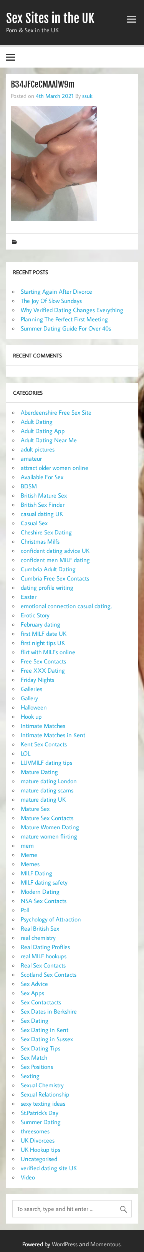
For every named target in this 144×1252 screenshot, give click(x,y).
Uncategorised (39, 1159)
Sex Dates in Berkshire (49, 1011)
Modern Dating (40, 891)
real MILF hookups (43, 956)
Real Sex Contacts (43, 965)
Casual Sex (34, 523)
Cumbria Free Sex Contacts (55, 578)
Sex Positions (37, 1066)
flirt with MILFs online (48, 652)
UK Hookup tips (40, 1149)
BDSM (29, 486)
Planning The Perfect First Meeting (64, 319)
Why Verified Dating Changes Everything (72, 310)
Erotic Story (35, 615)
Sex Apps (32, 993)
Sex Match (34, 1057)
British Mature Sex (44, 495)
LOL (25, 753)
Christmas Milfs (40, 541)
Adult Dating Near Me (49, 440)
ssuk (87, 95)
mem (27, 845)
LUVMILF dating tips (46, 762)
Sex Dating (34, 1020)
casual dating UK (42, 514)
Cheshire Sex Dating (46, 532)
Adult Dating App (43, 431)
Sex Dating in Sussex (47, 1039)
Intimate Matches (43, 725)
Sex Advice (34, 983)
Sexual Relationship (45, 1094)
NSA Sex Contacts (43, 901)
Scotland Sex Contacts (48, 974)
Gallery (29, 698)
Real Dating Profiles (45, 947)
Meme (29, 854)
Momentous (105, 1244)
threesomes (35, 1131)
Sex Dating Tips (40, 1048)
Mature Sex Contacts (47, 818)
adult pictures (38, 449)
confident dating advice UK (55, 550)
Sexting (30, 1076)
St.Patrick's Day (39, 1112)
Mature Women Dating (50, 827)
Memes (30, 864)
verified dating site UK (49, 1168)
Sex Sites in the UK (50, 18)
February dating (40, 624)
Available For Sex (42, 477)
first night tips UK (43, 643)
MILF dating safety (44, 882)
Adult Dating (37, 421)
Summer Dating (41, 1122)
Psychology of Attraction (51, 919)
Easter (28, 596)
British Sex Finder (43, 504)
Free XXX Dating (43, 670)
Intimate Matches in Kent (53, 735)
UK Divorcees (38, 1140)
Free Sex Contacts (43, 661)
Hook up (31, 716)
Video (28, 1177)
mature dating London (49, 781)
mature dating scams (47, 790)
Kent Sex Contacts (44, 744)
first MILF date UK (43, 633)
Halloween (34, 707)
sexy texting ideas (43, 1103)
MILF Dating (36, 873)
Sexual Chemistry (42, 1085)
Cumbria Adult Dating (48, 569)
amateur (31, 458)
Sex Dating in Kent (44, 1030)
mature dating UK (43, 799)
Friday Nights (37, 679)
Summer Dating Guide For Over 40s (66, 328)
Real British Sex (40, 928)
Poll (25, 910)
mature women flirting (49, 836)
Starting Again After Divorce (56, 291)
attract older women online (54, 467)
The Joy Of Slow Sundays (51, 300)
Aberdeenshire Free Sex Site (56, 412)
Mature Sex (35, 808)
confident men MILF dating (55, 560)
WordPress (65, 1244)
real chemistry (38, 937)
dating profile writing (47, 587)
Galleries (31, 689)
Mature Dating (39, 772)
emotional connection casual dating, (66, 606)
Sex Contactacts (41, 1002)
